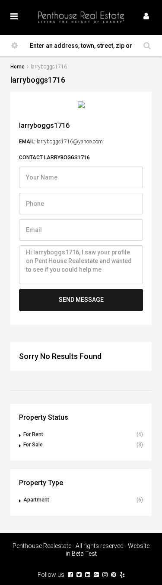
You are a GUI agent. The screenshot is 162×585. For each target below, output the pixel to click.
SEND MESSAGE (81, 299)
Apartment (36, 500)
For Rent (33, 434)
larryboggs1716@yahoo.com (70, 142)
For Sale (33, 445)
